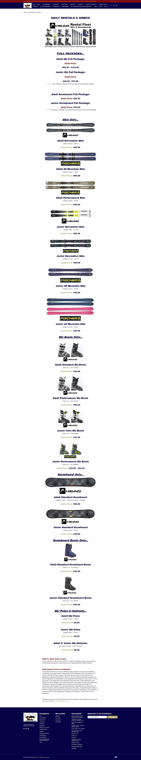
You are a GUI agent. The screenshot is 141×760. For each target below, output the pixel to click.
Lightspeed (47, 757)
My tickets (58, 720)
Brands (106, 6)
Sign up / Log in (113, 1)
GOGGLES (42, 725)
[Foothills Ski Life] (28, 5)
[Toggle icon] (111, 5)
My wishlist (58, 722)
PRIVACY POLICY (76, 742)
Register (58, 716)
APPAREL (42, 731)
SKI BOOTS (42, 720)
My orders (58, 718)
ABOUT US (74, 735)
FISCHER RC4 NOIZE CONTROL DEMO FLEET (77, 720)
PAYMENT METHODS (77, 746)
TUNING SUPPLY (43, 729)
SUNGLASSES (56, 6)
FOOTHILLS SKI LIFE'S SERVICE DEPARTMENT (77, 717)
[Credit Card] (116, 757)
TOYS (95, 6)
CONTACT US (75, 734)
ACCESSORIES (65, 6)
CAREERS (74, 737)
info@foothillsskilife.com (61, 701)
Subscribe (112, 717)
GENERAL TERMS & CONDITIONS (76, 740)
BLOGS (100, 6)
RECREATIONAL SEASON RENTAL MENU (78, 726)
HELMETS (42, 723)
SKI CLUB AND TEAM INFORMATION (77, 731)
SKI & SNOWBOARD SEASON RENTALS (44, 740)
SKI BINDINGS (43, 718)
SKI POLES (42, 722)
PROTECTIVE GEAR (44, 727)
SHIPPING (74, 748)
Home (33, 4)
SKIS (41, 716)
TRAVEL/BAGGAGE (44, 733)
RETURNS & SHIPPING (77, 744)
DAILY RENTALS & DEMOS (78, 728)
